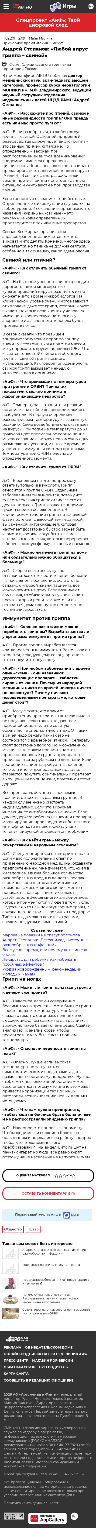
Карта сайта (16, 1374)
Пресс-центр (16, 1360)
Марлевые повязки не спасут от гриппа (41, 935)
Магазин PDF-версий (52, 1360)
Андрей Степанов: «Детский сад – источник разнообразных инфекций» (44, 942)
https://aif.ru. (67, 1495)
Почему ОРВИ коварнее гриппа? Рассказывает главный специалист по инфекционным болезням (50, 1298)
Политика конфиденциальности (31, 1503)
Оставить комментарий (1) (48, 1193)
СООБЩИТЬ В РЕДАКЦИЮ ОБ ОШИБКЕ (38, 1380)
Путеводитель (53, 1367)
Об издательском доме (48, 1347)
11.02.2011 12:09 (13, 38)
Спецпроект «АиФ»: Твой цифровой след (48, 22)
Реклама (12, 1347)
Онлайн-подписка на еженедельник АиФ (45, 1354)
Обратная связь (19, 1367)
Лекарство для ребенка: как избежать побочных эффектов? (39, 962)
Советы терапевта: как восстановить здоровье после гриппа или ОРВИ (56, 1311)
